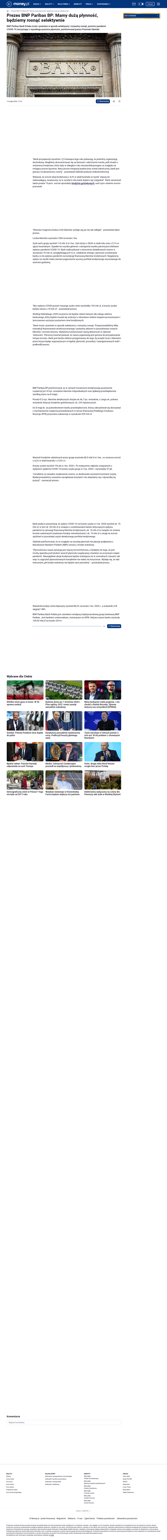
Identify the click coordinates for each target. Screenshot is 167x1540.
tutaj (52, 1535)
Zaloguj (150, 4)
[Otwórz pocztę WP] (134, 4)
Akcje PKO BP (127, 1479)
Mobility (78, 4)
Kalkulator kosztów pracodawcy (55, 1479)
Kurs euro (9, 1482)
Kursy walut (10, 1479)
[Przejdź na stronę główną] (9, 6)
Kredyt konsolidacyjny (91, 1478)
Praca (88, 4)
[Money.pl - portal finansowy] (23, 4)
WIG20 (125, 1482)
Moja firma (63, 4)
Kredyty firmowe (89, 1498)
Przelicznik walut (11, 1490)
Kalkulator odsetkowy (52, 1484)
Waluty (48, 4)
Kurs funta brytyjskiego (14, 1492)
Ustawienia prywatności (126, 1518)
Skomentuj (104, 101)
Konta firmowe (89, 1503)
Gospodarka (102, 4)
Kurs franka (10, 1484)
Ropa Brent (126, 1490)
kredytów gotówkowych (83, 183)
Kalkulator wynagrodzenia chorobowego (58, 1476)
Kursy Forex (127, 1487)
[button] (141, 4)
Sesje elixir (126, 1484)
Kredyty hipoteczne (90, 1488)
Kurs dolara (10, 1487)
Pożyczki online (89, 1493)
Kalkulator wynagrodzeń (53, 1482)
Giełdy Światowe (128, 1492)
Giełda (36, 4)
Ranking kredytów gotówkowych (94, 1483)
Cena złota (126, 1476)
